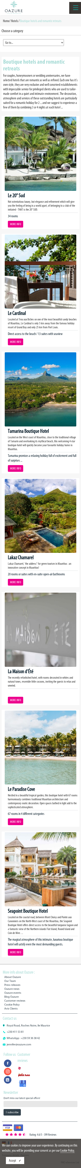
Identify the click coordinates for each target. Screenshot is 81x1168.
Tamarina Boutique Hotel (28, 431)
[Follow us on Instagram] (7, 1071)
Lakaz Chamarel (21, 557)
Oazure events (12, 992)
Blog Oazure (11, 996)
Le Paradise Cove (21, 789)
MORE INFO (15, 224)
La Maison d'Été (20, 671)
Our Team (10, 981)
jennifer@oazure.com (19, 1044)
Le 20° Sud (16, 195)
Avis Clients (11, 1008)
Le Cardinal (17, 313)
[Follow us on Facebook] (7, 1063)
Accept (13, 1160)
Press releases (12, 985)
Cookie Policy (12, 1004)
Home (6, 21)
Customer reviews (14, 1000)
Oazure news (11, 989)
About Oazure (12, 977)
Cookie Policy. (67, 1150)
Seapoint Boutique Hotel (28, 911)
